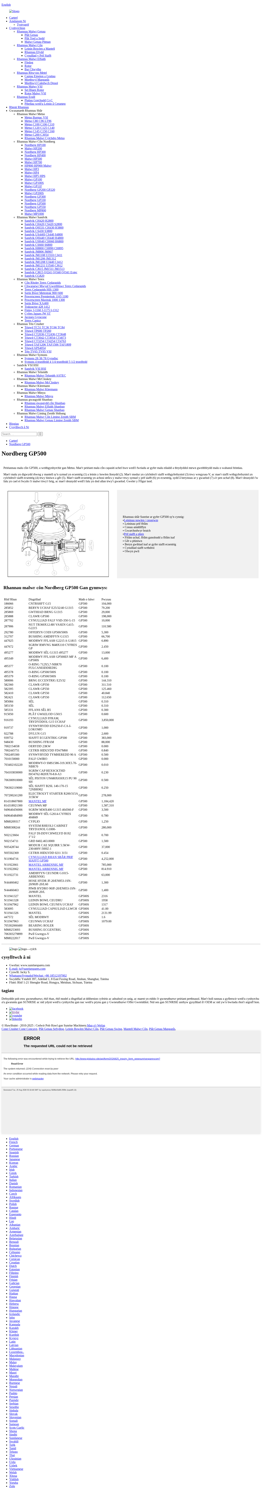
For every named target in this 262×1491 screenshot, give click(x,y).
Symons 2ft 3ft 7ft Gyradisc (41, 358)
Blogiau (14, 423)
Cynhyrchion (17, 28)
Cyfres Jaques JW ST (38, 313)
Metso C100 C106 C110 (39, 124)
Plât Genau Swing (111, 1029)
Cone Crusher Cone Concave (19, 1029)
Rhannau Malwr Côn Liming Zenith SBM (50, 416)
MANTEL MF (38, 801)
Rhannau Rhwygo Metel (32, 72)
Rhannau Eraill (26, 96)
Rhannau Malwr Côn (30, 45)
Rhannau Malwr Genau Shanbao (44, 410)
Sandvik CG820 (34, 275)
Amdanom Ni (17, 21)
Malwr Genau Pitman (38, 41)
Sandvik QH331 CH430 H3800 (44, 227)
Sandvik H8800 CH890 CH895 (44, 248)
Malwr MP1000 (34, 213)
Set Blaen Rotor (34, 90)
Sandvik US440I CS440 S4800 (44, 234)
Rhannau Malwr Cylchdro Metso (45, 138)
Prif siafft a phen (134, 534)
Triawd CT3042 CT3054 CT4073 (45, 337)
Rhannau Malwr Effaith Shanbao (45, 406)
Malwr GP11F (33, 186)
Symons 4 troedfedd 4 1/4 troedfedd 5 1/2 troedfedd (56, 361)
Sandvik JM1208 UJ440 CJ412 (44, 262)
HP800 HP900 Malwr (38, 165)
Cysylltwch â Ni (19, 427)
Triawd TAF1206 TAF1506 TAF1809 (48, 344)
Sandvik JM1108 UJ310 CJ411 (43, 255)
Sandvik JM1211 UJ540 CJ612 (44, 265)
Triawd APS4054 (35, 348)
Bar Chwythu (33, 69)
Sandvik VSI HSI (35, 368)
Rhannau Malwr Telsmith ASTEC (45, 375)
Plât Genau (31, 35)
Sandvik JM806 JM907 (39, 251)
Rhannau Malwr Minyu (39, 396)
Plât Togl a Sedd (34, 38)
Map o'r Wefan (96, 1025)
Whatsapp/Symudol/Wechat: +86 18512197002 (38, 975)
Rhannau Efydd (34, 52)
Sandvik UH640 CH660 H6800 (44, 241)
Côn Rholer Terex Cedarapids (43, 282)
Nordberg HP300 (35, 151)
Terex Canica (33, 320)
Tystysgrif (23, 24)
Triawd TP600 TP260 (38, 330)
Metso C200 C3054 (37, 134)
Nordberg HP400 (35, 155)
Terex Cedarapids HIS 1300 (41, 289)
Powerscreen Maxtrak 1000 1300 (45, 299)
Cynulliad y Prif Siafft (38, 55)
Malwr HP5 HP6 (35, 176)
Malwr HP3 (32, 169)
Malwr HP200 (33, 148)
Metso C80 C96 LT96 (38, 121)
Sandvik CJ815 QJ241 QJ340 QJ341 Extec (51, 272)
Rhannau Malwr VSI (29, 86)
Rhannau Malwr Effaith (31, 59)
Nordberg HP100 (35, 145)
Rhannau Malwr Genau (31, 31)
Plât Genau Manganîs (162, 1029)
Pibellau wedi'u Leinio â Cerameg (45, 103)
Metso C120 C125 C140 (39, 127)
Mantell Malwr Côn (135, 1029)
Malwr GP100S (34, 182)
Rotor (28, 65)
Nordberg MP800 (35, 210)
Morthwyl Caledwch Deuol (41, 83)
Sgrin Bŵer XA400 (37, 303)
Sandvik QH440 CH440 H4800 (44, 238)
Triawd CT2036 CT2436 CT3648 (45, 334)
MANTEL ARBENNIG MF (46, 864)
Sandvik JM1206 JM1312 (40, 258)
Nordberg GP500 (35, 203)
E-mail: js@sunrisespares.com (27, 968)
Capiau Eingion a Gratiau (40, 76)
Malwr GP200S (34, 193)
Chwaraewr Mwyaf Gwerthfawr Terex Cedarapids (55, 286)
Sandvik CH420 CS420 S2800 (43, 224)
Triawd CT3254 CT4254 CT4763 (45, 341)
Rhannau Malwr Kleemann (41, 389)
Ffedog (29, 62)
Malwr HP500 (33, 158)
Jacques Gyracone (36, 317)
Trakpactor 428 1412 (37, 306)
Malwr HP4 (32, 172)
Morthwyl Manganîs (37, 79)
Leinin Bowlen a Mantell (40, 48)
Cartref (13, 17)
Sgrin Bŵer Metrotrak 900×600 (44, 293)
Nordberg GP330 (35, 200)
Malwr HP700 (33, 162)
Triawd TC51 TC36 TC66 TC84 (45, 327)
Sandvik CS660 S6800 (38, 244)
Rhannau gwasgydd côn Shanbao (45, 403)
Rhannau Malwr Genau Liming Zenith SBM (52, 420)
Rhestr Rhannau (19, 107)
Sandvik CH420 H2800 (39, 220)
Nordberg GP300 (35, 196)
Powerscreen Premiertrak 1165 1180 (46, 296)
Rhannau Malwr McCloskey (42, 382)
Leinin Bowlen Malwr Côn (81, 1029)
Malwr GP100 (33, 179)
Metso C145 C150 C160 (39, 131)
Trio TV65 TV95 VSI (38, 351)
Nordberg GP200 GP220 (40, 189)
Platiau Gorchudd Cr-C (39, 100)
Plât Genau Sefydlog (51, 1029)
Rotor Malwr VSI (35, 93)
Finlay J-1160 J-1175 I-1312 (42, 310)
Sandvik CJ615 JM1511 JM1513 (44, 268)
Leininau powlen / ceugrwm (141, 520)
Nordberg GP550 (35, 207)
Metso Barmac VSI (36, 117)
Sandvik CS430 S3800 (38, 231)
